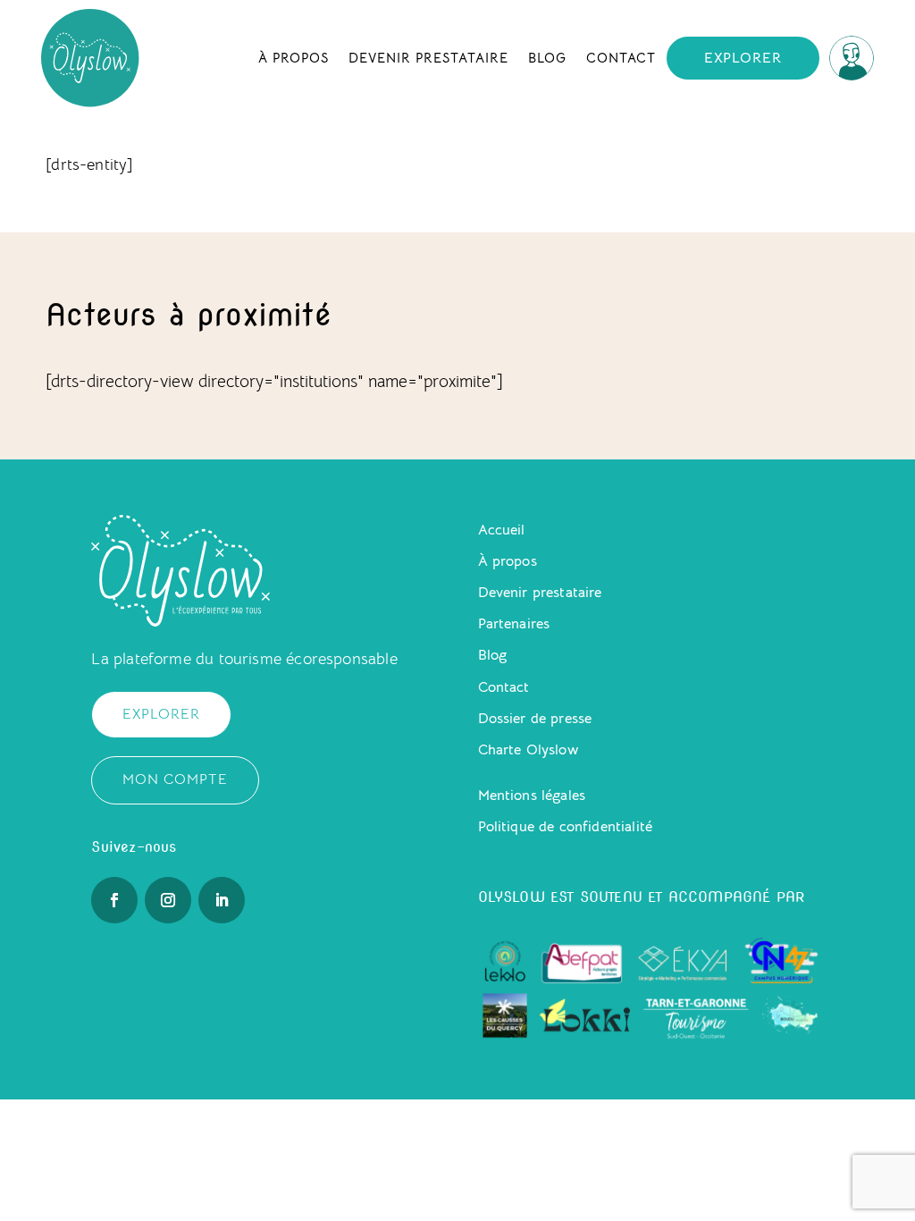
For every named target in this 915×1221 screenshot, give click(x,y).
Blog (547, 57)
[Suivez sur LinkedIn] (221, 900)
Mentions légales (532, 795)
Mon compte (175, 779)
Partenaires (514, 624)
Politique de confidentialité (565, 827)
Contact (621, 57)
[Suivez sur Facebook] (114, 900)
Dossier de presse (535, 719)
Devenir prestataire (428, 57)
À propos (293, 57)
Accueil (501, 530)
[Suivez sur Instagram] (168, 900)
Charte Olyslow (528, 750)
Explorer (743, 58)
